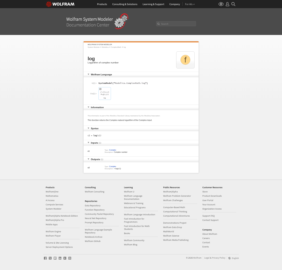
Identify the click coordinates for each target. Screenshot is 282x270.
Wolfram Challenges (173, 200)
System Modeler (94, 47)
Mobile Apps (52, 224)
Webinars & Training (133, 203)
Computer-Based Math (174, 207)
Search (164, 24)
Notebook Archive (93, 236)
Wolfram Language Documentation (133, 197)
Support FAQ (208, 215)
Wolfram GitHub (93, 241)
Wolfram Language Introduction (139, 214)
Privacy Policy (218, 257)
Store (205, 191)
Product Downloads (212, 195)
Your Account (208, 204)
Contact (206, 242)
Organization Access (212, 208)
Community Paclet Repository (99, 214)
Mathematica (52, 195)
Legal (207, 257)
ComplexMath (116, 47)
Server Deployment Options (59, 246)
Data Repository (93, 205)
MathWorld (168, 231)
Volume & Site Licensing (57, 242)
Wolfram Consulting (94, 191)
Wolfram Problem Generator (177, 195)
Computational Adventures (176, 215)
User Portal (207, 200)
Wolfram (197, 257)
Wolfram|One (52, 191)
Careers (206, 238)
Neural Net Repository (95, 218)
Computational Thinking (175, 211)
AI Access (50, 200)
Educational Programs (135, 207)
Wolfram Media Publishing (175, 239)
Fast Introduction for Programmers (134, 220)
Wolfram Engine (53, 231)
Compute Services (54, 204)
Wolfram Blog (130, 244)
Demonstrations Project (174, 222)
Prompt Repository (94, 222)
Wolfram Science (171, 235)
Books (127, 233)
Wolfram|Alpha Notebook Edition (62, 215)
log (125, 47)
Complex (112, 150)
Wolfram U (129, 191)
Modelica (105, 47)
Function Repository (95, 209)
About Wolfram (209, 233)
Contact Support (210, 220)
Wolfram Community (134, 240)
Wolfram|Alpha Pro (55, 220)
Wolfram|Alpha (170, 191)
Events (205, 246)
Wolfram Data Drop (172, 227)
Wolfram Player (53, 235)
